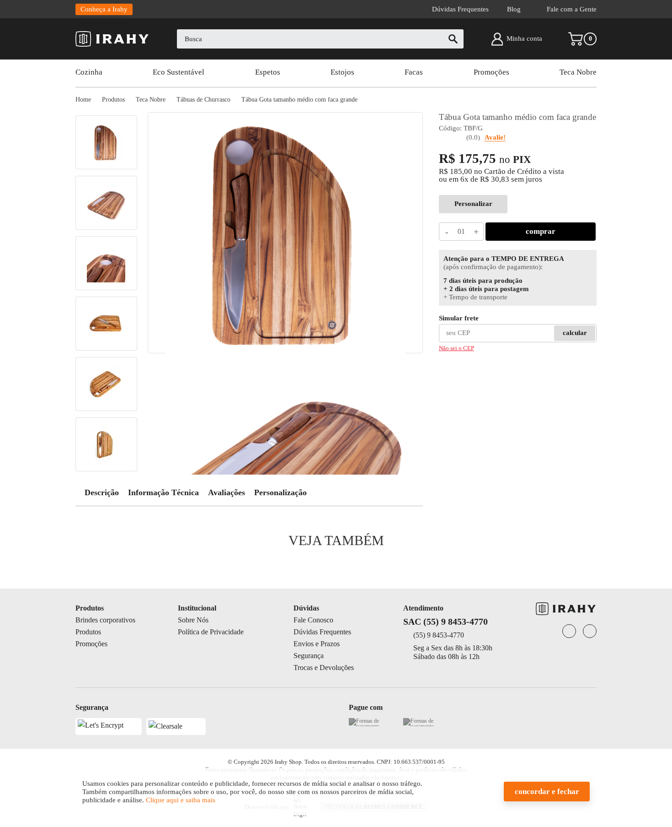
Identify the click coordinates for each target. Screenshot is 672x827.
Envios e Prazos (316, 644)
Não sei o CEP (456, 348)
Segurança (308, 655)
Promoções (491, 72)
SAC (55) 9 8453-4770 (445, 621)
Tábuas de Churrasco (203, 99)
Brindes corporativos (105, 620)
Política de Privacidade (211, 632)
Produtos (113, 99)
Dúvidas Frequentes (460, 9)
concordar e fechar (547, 792)
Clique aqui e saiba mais (180, 800)
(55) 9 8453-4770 (438, 635)
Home (83, 99)
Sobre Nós (193, 620)
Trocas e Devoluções (323, 667)
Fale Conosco (313, 620)
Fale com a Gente (572, 9)
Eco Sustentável (178, 72)
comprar (540, 231)
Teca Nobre (578, 72)
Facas (414, 72)
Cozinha (88, 72)
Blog (514, 9)
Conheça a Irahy (104, 9)
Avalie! (495, 137)
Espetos (267, 72)
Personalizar (473, 203)
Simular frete (459, 318)
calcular (575, 332)
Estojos (342, 72)
